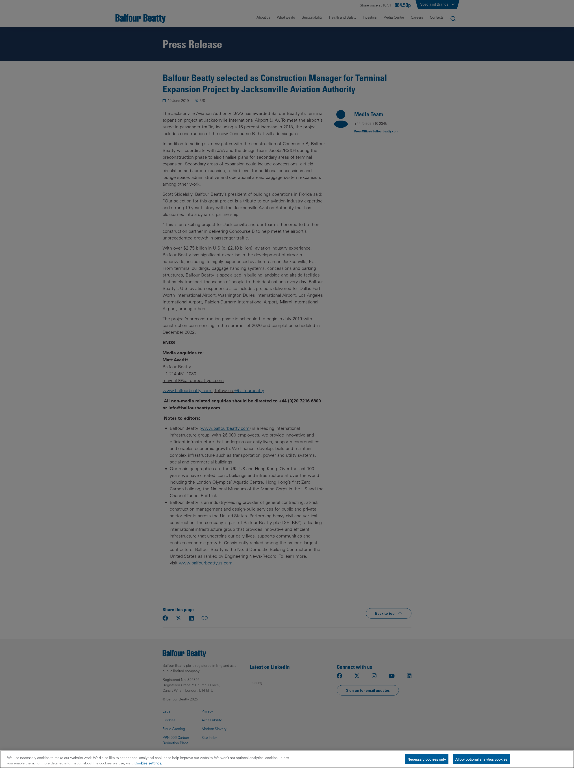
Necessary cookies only (426, 759)
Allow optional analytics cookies (481, 759)
